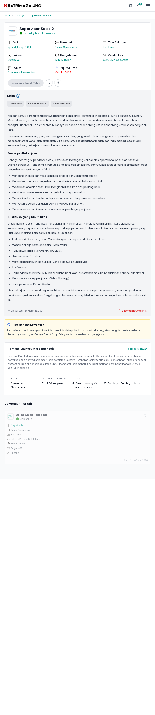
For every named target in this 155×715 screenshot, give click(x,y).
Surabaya (14, 59)
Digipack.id (26, 418)
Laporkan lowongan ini (134, 310)
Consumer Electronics (21, 72)
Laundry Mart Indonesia (39, 33)
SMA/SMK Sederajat (115, 59)
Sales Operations (66, 47)
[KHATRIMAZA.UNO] (23, 6)
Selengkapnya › (137, 348)
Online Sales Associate (32, 414)
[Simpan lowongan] (49, 83)
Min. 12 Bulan (63, 59)
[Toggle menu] (147, 6)
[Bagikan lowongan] (57, 83)
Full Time (108, 47)
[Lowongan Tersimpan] (130, 5)
